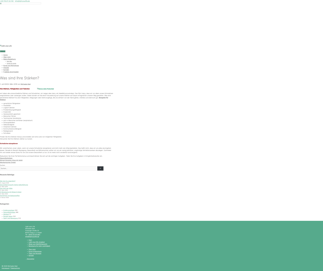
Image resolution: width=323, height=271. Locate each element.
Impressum (6, 268)
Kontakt (6, 70)
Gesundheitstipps (6, 158)
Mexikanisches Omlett (8, 162)
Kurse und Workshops (11, 65)
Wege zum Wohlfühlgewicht (38, 244)
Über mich (7, 57)
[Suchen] (100, 168)
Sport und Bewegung (10, 218)
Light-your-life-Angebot (37, 242)
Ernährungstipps (8, 210)
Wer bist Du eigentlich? (7, 181)
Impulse (6, 68)
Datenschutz (15, 268)
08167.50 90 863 (34, 234)
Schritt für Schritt (11, 63)
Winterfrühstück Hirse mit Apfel (11, 160)
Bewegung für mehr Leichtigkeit (39, 246)
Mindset (6, 214)
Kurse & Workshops (35, 251)
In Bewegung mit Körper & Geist (10, 192)
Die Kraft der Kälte (6, 188)
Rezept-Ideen (8, 216)
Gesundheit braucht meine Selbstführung (14, 185)
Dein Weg (9, 61)
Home (5, 55)
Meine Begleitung (9, 59)
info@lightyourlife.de (22, 1)
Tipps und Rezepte (35, 253)
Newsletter (30, 259)
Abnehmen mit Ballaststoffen (10, 195)
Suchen (2, 165)
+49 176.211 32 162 (7, 1)
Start (30, 240)
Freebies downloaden (11, 72)
